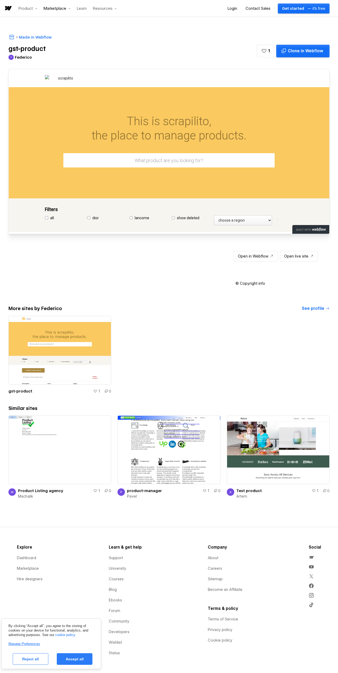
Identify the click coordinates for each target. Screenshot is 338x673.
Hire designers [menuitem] (30, 579)
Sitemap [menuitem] (215, 579)
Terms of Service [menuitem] (223, 619)
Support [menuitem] (116, 558)
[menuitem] (311, 557)
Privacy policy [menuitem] (220, 630)
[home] (8, 8)
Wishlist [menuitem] (115, 642)
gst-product (20, 391)
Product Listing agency (40, 491)
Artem (241, 496)
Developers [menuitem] (119, 632)
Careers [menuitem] (215, 568)
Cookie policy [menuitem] (220, 640)
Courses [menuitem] (116, 579)
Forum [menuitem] (114, 611)
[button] (27, 8)
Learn (82, 8)
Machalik (25, 496)
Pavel (132, 496)
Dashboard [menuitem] (26, 558)
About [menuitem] (213, 558)
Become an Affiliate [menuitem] (225, 589)
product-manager (144, 491)
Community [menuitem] (119, 621)
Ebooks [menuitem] (115, 600)
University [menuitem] (117, 568)
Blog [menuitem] (113, 589)
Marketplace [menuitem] (28, 568)
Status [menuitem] (114, 653)
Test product (249, 491)
